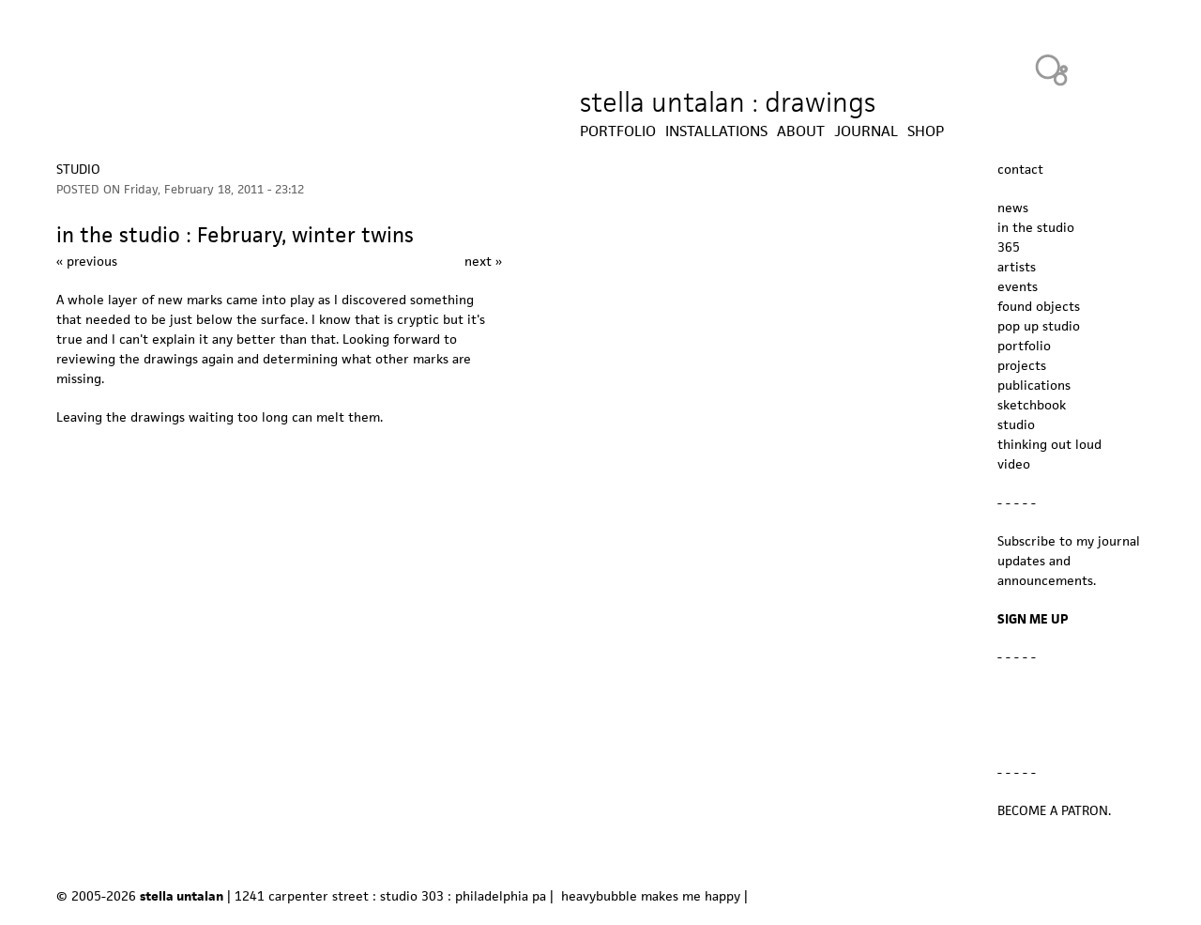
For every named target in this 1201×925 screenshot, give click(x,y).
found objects (1038, 306)
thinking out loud (1049, 444)
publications (1034, 385)
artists (1016, 266)
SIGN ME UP (1033, 618)
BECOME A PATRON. (1054, 810)
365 (1008, 247)
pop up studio (1038, 325)
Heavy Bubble (1052, 69)
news (1012, 207)
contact (1020, 169)
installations (716, 131)
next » (483, 261)
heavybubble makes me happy (650, 895)
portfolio (1024, 345)
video (1013, 463)
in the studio (1035, 227)
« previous (86, 261)
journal (866, 131)
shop (925, 131)
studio (78, 169)
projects (1021, 365)
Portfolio (618, 131)
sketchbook (1031, 404)
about (801, 131)
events (1017, 286)
